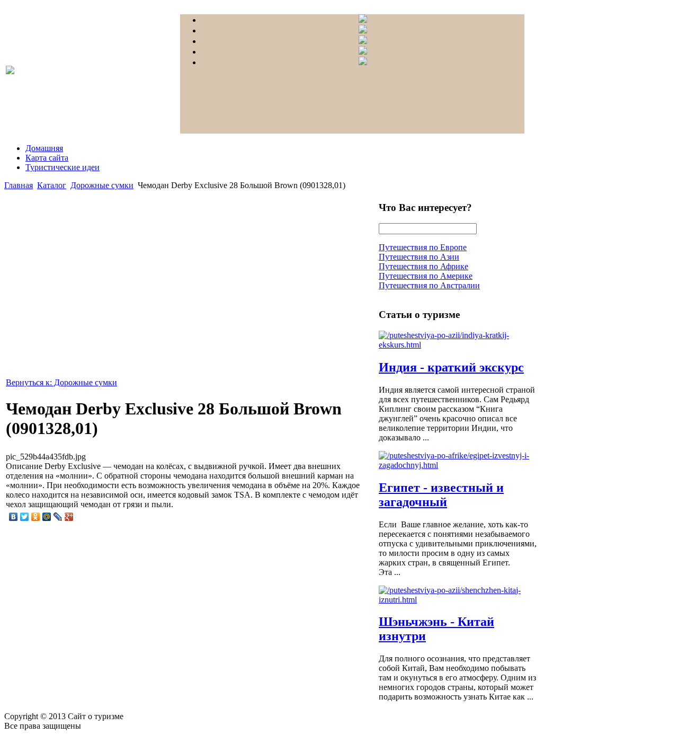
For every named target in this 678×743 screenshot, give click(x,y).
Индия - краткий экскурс (451, 367)
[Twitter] (24, 517)
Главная (18, 185)
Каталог (51, 185)
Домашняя (44, 148)
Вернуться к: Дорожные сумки (61, 382)
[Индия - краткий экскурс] (458, 344)
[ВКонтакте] (13, 517)
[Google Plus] (69, 517)
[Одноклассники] (35, 517)
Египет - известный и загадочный (441, 495)
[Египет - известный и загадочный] (458, 465)
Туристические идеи (62, 167)
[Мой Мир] (46, 517)
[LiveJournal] (58, 517)
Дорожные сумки (101, 185)
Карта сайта (46, 157)
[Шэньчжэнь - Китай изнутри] (458, 599)
